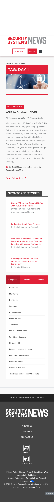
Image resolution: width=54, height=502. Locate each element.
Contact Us (27, 437)
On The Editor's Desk (14, 107)
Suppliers (13, 306)
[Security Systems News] (27, 41)
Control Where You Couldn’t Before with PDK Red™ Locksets (27, 204)
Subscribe (19, 51)
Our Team (27, 431)
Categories (13, 279)
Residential (13, 300)
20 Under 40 (14, 343)
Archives (41, 279)
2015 (11, 167)
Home (8, 63)
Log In (32, 51)
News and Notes (16, 361)
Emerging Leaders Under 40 (21, 349)
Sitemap (22, 472)
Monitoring (13, 294)
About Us (27, 426)
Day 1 (31, 167)
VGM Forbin (36, 487)
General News (15, 318)
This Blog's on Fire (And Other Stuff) (24, 374)
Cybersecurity (15, 312)
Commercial (14, 288)
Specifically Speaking (17, 337)
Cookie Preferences (16, 478)
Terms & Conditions (35, 472)
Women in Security (17, 368)
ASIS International (21, 167)
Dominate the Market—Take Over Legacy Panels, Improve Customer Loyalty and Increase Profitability (27, 241)
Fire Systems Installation (19, 355)
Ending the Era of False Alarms (25, 224)
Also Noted (13, 325)
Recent (27, 279)
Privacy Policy (11, 472)
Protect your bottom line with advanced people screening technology (24, 261)
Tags (16, 63)
